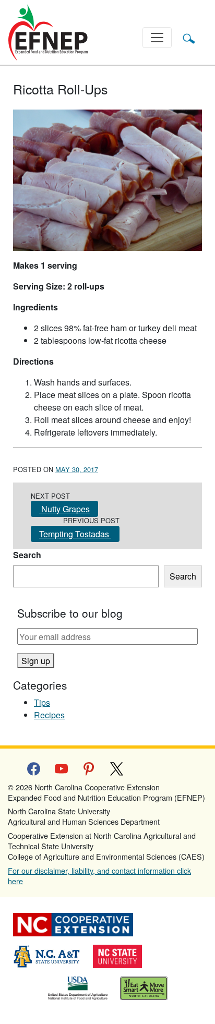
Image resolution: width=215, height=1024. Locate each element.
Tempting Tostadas (75, 534)
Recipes (49, 715)
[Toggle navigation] (157, 37)
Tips (42, 702)
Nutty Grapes (64, 509)
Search (27, 555)
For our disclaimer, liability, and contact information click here (99, 875)
